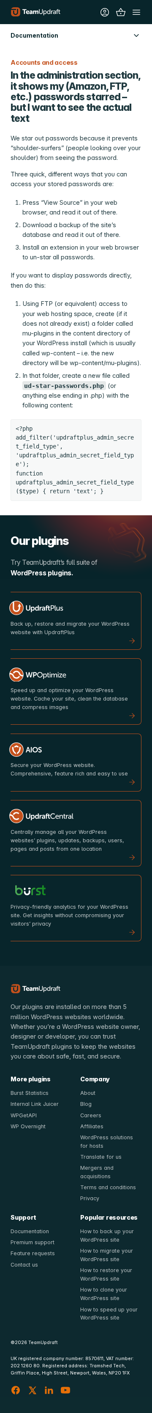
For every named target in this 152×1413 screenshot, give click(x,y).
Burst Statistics (30, 1093)
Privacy (89, 1198)
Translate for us (101, 1157)
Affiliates (91, 1126)
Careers (90, 1115)
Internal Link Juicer (35, 1104)
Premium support (32, 1242)
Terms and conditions (108, 1187)
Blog (86, 1104)
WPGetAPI (24, 1115)
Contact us (24, 1265)
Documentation (30, 1231)
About (87, 1093)
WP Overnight (28, 1126)
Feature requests (33, 1253)
